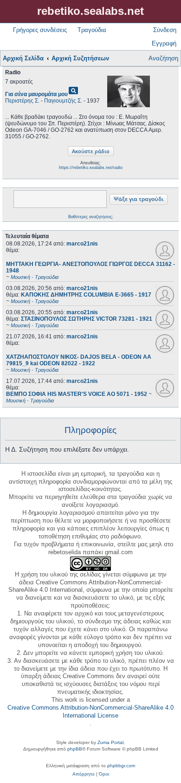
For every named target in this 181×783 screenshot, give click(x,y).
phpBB (74, 748)
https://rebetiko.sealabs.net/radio (91, 167)
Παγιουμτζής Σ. (63, 100)
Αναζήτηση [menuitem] (163, 58)
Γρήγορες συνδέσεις (40, 29)
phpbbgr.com (121, 765)
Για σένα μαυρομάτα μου (36, 94)
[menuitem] (83, 774)
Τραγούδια (92, 29)
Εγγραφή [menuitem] (164, 43)
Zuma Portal (110, 742)
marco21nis (82, 243)
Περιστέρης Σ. (22, 100)
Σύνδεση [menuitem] (164, 29)
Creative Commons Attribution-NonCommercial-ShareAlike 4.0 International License (90, 711)
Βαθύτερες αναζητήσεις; (90, 216)
